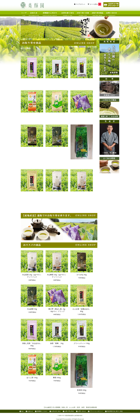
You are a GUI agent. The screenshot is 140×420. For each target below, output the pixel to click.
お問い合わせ (82, 411)
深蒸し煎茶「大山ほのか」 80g (32, 81)
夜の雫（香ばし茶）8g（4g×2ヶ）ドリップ (81, 116)
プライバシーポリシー (96, 411)
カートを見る (95, 4)
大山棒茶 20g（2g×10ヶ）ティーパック (82, 195)
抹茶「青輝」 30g (56, 80)
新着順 (95, 47)
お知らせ (30, 411)
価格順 (89, 47)
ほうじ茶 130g (32, 115)
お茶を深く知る (56, 411)
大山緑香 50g (57, 149)
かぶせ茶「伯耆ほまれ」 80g (32, 195)
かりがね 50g (32, 149)
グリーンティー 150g (82, 80)
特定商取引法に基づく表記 (115, 411)
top (22, 411)
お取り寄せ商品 (69, 411)
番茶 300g (57, 115)
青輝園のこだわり (42, 411)
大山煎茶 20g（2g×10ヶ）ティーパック (57, 195)
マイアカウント (80, 4)
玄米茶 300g (81, 161)
